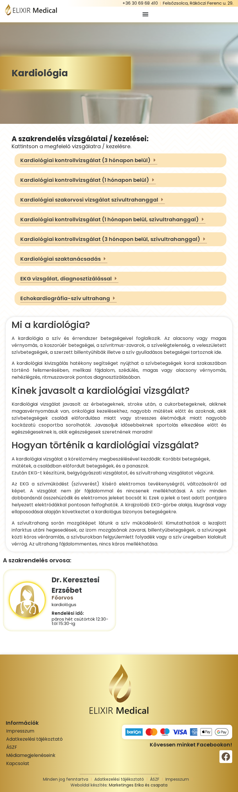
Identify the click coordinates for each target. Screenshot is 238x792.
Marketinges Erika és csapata (138, 785)
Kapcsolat (17, 763)
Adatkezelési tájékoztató (34, 739)
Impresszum (20, 731)
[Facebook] (225, 756)
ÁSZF (11, 747)
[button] (145, 14)
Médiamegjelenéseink (30, 755)
